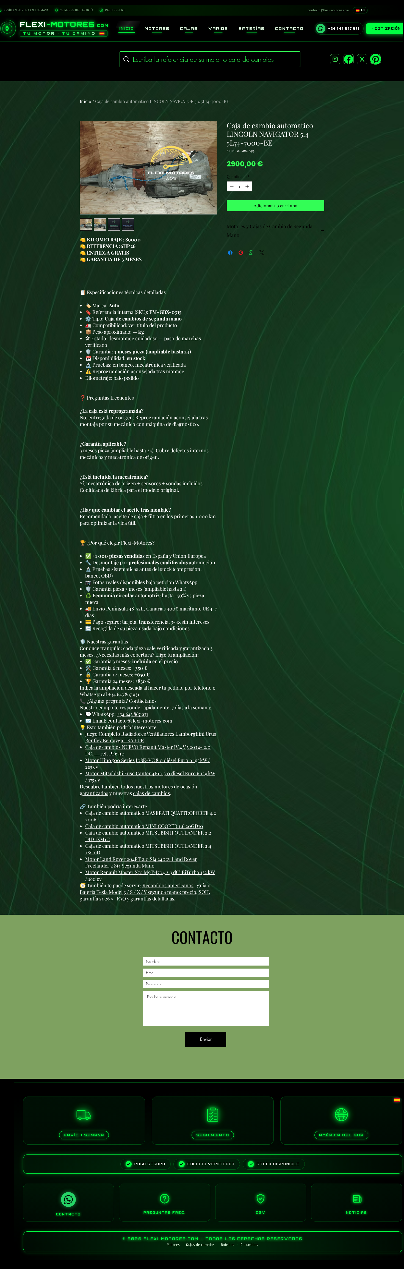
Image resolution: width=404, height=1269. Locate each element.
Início (85, 101)
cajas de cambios (151, 793)
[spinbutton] (239, 186)
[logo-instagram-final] (335, 59)
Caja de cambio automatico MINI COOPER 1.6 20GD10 (144, 826)
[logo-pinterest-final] (375, 59)
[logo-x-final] (362, 59)
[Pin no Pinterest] (240, 252)
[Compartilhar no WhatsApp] (251, 252)
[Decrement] (231, 186)
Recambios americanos (167, 885)
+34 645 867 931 (132, 714)
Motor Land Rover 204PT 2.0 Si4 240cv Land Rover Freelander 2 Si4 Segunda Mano (141, 862)
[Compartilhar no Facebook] (230, 252)
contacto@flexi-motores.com (139, 720)
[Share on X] (261, 252)
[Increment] (247, 186)
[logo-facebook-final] (348, 59)
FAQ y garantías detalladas (145, 898)
